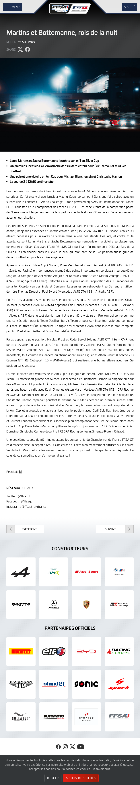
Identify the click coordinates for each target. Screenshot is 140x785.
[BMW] (119, 572)
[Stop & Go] (86, 716)
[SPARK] (119, 684)
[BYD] (86, 651)
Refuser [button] (53, 778)
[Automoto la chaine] (53, 716)
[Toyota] (119, 604)
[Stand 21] (53, 684)
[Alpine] (21, 572)
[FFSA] (119, 716)
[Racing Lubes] (119, 651)
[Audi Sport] (86, 572)
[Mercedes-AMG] (53, 604)
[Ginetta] (21, 604)
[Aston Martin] (53, 572)
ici (20, 471)
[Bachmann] (21, 684)
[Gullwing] (21, 716)
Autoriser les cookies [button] (81, 778)
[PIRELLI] (21, 651)
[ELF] (53, 651)
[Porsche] (86, 604)
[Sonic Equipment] (86, 684)
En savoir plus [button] (101, 769)
